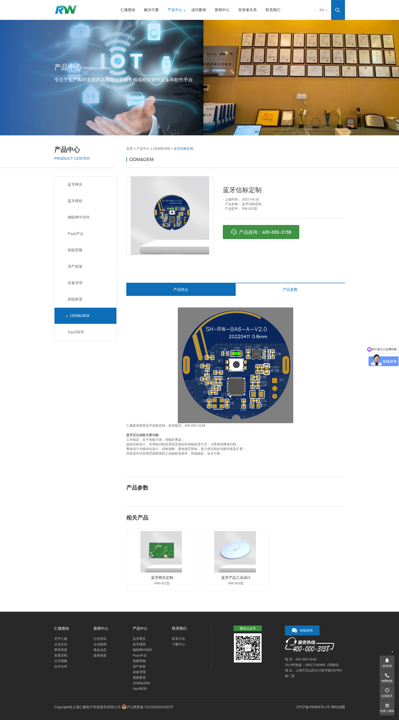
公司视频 (60, 661)
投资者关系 (247, 10)
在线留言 (387, 696)
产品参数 (290, 290)
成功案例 (198, 10)
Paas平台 (76, 234)
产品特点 (180, 290)
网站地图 (338, 707)
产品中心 (175, 10)
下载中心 (178, 644)
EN (322, 10)
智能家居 (75, 299)
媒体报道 (100, 655)
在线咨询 (306, 630)
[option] (170, 215)
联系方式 (178, 639)
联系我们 (273, 10)
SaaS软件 (76, 332)
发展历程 (60, 655)
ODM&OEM (161, 148)
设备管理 (75, 283)
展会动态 (100, 650)
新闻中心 (222, 10)
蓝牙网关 (75, 184)
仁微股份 (128, 10)
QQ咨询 (387, 666)
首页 (129, 148)
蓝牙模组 (75, 201)
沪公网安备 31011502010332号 (149, 707)
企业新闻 (100, 644)
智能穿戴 (75, 250)
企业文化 (60, 644)
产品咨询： (265, 232)
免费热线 (387, 681)
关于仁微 (60, 639)
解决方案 (151, 10)
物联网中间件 (79, 217)
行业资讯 (100, 639)
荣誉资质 (60, 650)
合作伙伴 (60, 666)
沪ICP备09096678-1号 (313, 707)
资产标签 (75, 266)
